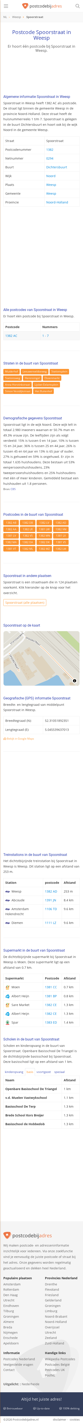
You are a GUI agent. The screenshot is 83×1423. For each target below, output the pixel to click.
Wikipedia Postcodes (60, 1359)
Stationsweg (12, 378)
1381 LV (11, 535)
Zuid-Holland (54, 1343)
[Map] (41, 658)
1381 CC (51, 987)
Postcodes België (57, 1364)
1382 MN (44, 535)
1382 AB (11, 523)
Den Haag (10, 1295)
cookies (75, 1419)
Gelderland (53, 1300)
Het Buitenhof (43, 391)
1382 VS (28, 535)
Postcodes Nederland (19, 1359)
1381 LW (44, 529)
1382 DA (27, 542)
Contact (9, 1370)
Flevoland (52, 1289)
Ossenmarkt (52, 378)
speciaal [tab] (59, 1072)
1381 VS (61, 542)
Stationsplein (59, 371)
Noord (51, 176)
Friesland (52, 1295)
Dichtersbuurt (56, 167)
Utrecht (8, 1300)
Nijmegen (10, 1332)
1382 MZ (44, 549)
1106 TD (51, 909)
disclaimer (59, 1419)
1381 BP (51, 996)
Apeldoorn (11, 1343)
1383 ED (51, 1022)
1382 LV (44, 523)
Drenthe (51, 1284)
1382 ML (27, 549)
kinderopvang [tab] (14, 1072)
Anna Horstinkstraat (17, 384)
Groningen (11, 1316)
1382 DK (44, 542)
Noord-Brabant (56, 1316)
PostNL (50, 1375)
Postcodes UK (55, 1370)
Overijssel (52, 1327)
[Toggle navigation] (6, 6)
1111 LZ (50, 923)
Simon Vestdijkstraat (17, 391)
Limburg (51, 1311)
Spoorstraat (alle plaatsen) (24, 602)
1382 (49, 149)
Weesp (51, 185)
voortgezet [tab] (44, 1072)
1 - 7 (45, 336)
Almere (8, 1322)
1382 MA (11, 542)
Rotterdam (11, 1289)
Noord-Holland (57, 202)
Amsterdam (12, 1284)
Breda (7, 1327)
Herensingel (32, 378)
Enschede (10, 1338)
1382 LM (61, 549)
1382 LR (28, 529)
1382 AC (11, 336)
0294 (49, 158)
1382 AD (61, 523)
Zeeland (51, 1338)
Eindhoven (11, 1306)
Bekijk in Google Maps (20, 738)
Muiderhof (11, 371)
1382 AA (11, 529)
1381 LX (61, 535)
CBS (13, 489)
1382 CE (51, 1005)
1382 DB (27, 523)
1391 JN (50, 900)
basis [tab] (30, 1072)
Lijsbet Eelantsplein (46, 384)
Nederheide (30, 1384)
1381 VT (11, 549)
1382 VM (61, 529)
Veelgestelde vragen (18, 1364)
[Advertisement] (41, 258)
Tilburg (8, 1311)
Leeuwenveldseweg (35, 371)
